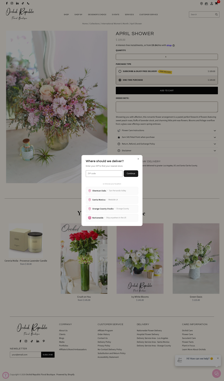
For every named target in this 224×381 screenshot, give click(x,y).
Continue (131, 173)
